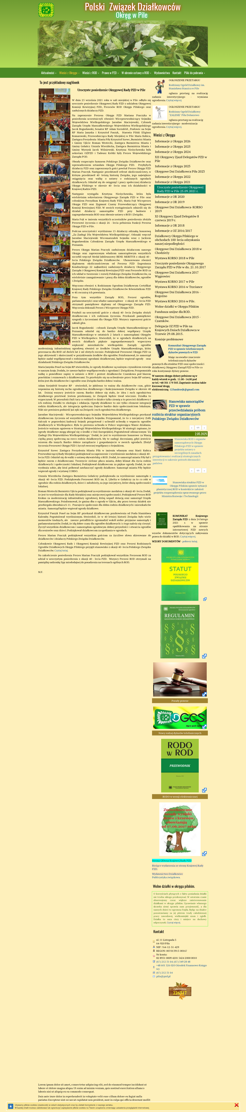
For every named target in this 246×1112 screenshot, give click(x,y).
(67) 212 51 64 (164, 972)
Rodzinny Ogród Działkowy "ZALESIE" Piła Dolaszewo (184, 113)
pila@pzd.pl (163, 976)
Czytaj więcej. (174, 100)
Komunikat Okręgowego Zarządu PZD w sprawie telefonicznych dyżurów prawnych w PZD (187, 349)
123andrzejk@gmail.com (184, 389)
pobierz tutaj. (190, 541)
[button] (48, 73)
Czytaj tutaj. (61, 550)
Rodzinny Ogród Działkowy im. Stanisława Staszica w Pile (187, 86)
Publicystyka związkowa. (166, 877)
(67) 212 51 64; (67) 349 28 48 (173, 961)
